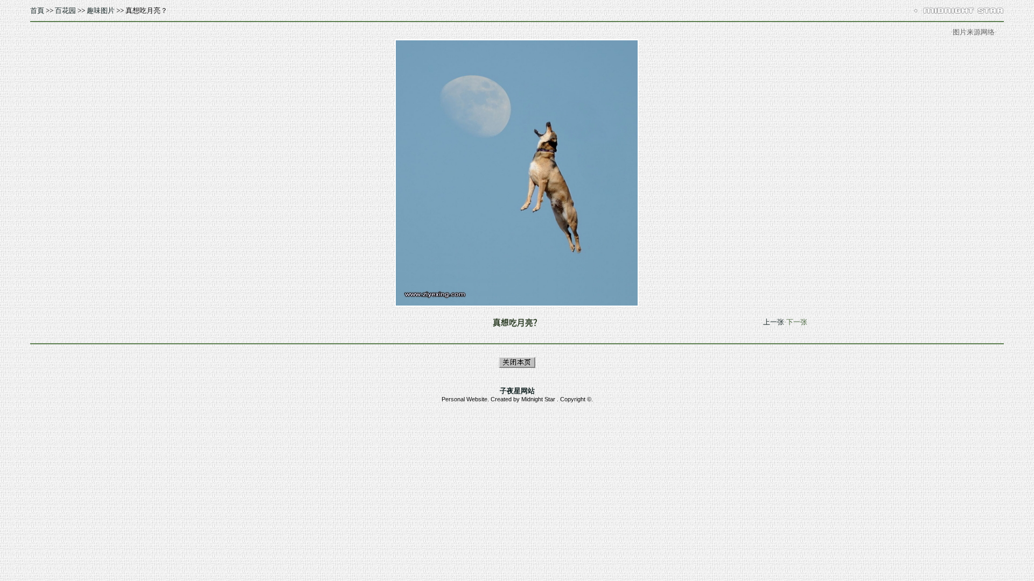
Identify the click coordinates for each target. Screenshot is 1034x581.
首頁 (37, 10)
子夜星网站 (517, 391)
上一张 (773, 322)
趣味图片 (101, 10)
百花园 (65, 10)
